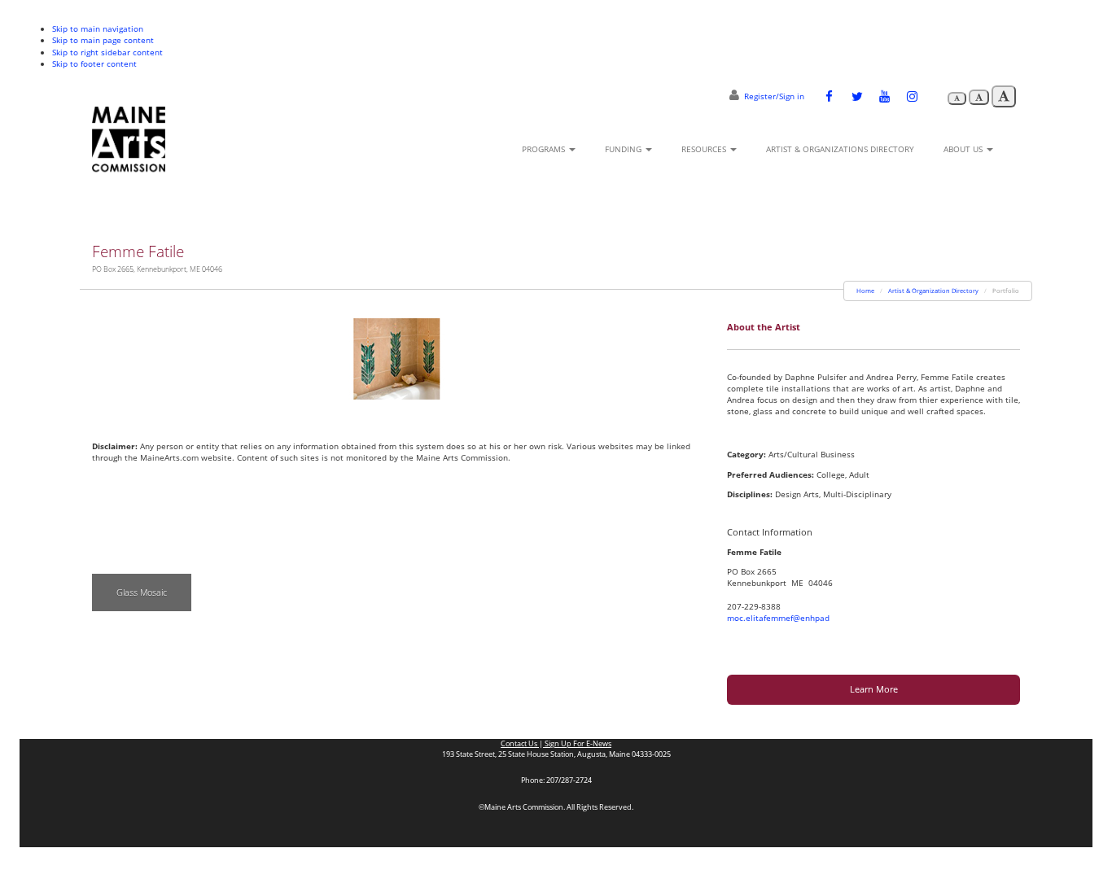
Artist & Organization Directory (933, 290)
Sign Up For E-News (577, 744)
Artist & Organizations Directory (840, 149)
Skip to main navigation (97, 28)
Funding (624, 149)
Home (865, 290)
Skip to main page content (103, 40)
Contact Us (520, 744)
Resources (705, 149)
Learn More (874, 689)
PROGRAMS (544, 149)
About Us (964, 149)
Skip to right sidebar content (107, 52)
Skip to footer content (94, 63)
